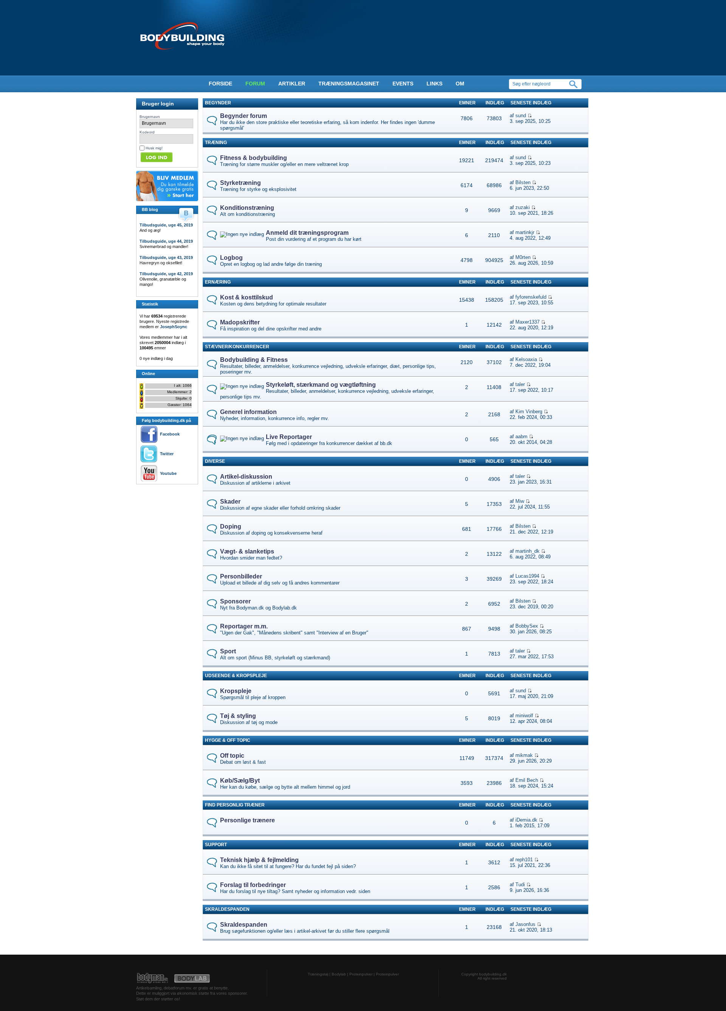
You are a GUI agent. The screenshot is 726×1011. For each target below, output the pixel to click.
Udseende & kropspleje (236, 675)
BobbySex (526, 626)
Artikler (291, 84)
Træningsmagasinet (348, 84)
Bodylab (339, 974)
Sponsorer (235, 601)
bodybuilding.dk (493, 974)
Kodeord (147, 132)
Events (402, 84)
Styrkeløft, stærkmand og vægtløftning (321, 384)
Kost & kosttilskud (246, 297)
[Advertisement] (159, 501)
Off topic (232, 755)
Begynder (218, 102)
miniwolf (524, 715)
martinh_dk (527, 551)
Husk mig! (154, 148)
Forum (255, 84)
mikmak (524, 755)
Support (216, 844)
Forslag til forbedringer (253, 885)
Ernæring (218, 282)
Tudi (520, 884)
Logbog (231, 257)
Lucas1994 (527, 576)
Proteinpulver (360, 974)
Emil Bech (526, 780)
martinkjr (524, 232)
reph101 (524, 859)
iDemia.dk (526, 820)
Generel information (248, 412)
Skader (230, 501)
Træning (216, 142)
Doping (230, 526)
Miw (519, 501)
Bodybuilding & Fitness (254, 360)
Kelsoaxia (526, 359)
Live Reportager (289, 437)
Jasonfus (525, 924)
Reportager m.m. (244, 626)
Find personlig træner (235, 805)
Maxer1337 (527, 322)
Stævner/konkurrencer (237, 346)
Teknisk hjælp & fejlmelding (259, 860)
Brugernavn (150, 117)
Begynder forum (243, 116)
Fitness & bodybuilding (253, 158)
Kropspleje (235, 691)
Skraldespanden (227, 909)
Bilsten (523, 182)
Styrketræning (240, 183)
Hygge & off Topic (227, 740)
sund (520, 115)
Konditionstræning (247, 208)
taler (520, 384)
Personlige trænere (247, 820)
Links (434, 84)
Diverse (215, 461)
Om (460, 84)
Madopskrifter (240, 322)
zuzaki (522, 207)
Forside (220, 84)
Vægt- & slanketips (247, 551)
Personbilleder (241, 576)
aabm (521, 436)
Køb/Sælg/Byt (240, 780)
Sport (228, 651)
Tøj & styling (238, 716)
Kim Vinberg (528, 411)
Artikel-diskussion (246, 476)
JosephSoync (173, 326)
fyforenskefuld (530, 297)
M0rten (523, 257)
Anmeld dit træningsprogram (307, 232)
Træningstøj (318, 974)
